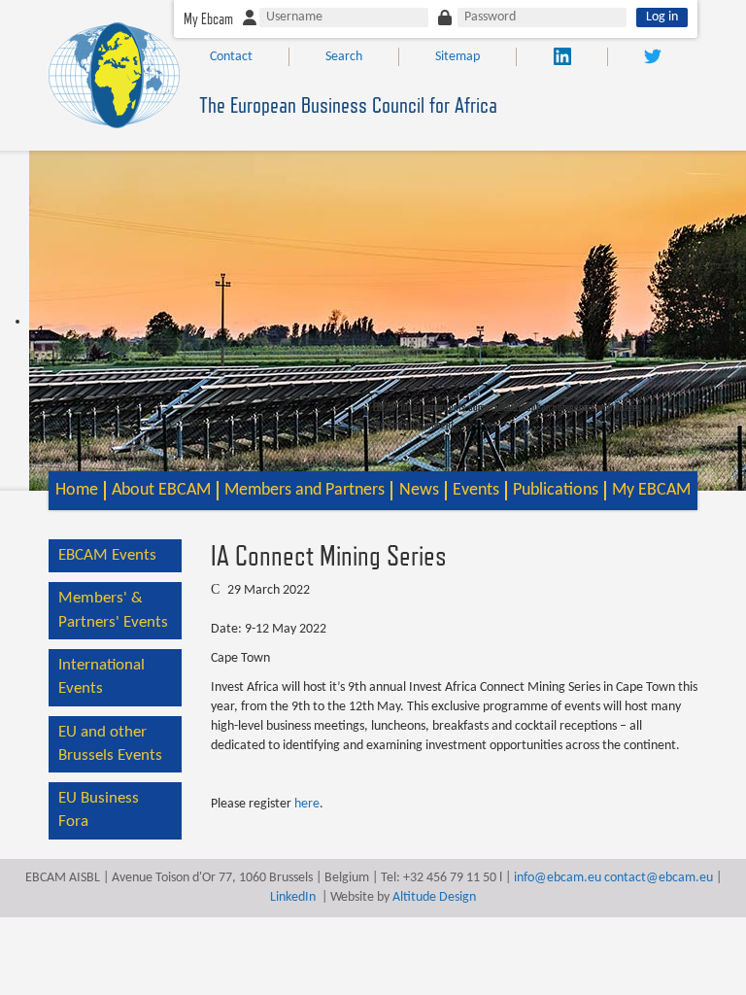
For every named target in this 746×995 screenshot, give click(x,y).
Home (76, 490)
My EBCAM (651, 490)
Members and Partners (304, 490)
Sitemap (457, 57)
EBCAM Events (107, 555)
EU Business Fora (98, 810)
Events (476, 490)
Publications (555, 490)
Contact (231, 57)
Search (343, 57)
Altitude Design (434, 897)
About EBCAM (161, 490)
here (307, 804)
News (419, 490)
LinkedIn (293, 897)
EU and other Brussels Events (110, 744)
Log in (662, 17)
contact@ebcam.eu (658, 878)
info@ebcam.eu (557, 878)
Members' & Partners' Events (113, 610)
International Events (101, 677)
